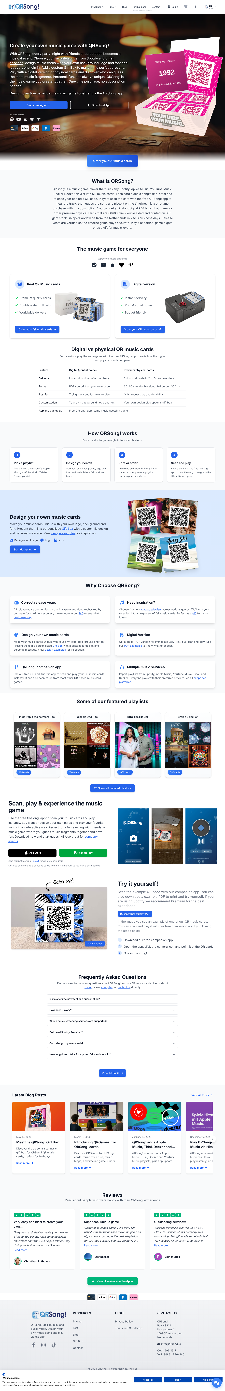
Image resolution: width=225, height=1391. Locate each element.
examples (106, 987)
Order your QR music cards (112, 161)
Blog (124, 6)
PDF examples (133, 645)
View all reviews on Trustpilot (115, 1281)
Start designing (23, 549)
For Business (139, 6)
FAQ (81, 613)
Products (96, 6)
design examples (63, 533)
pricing (88, 987)
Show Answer (94, 943)
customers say (22, 617)
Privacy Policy (124, 1321)
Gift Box (70, 68)
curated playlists (151, 609)
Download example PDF (137, 913)
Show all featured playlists (114, 788)
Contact (156, 6)
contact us (124, 987)
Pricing (77, 1321)
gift (194, 613)
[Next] (212, 1139)
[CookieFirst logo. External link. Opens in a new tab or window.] (3, 1374)
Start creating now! (38, 105)
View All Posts (200, 1095)
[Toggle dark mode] (196, 7)
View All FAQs (110, 1073)
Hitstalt (35, 861)
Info (112, 6)
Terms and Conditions (128, 1328)
